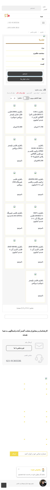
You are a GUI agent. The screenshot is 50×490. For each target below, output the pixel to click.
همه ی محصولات (15, 412)
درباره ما (18, 384)
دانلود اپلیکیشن (16, 417)
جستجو (25, 74)
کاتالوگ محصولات (37, 417)
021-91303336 (13, 360)
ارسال (14, 454)
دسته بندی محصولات (36, 412)
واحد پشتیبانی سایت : (14, 440)
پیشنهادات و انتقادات (36, 422)
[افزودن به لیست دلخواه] (29, 129)
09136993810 (39, 445)
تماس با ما (40, 384)
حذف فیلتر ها (25, 79)
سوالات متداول (16, 389)
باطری (40, 32)
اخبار (42, 389)
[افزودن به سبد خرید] (42, 129)
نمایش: (20, 98)
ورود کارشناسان (15, 422)
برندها (42, 395)
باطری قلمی (32, 32)
